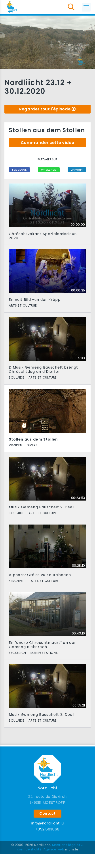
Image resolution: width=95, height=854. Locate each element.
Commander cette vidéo (47, 142)
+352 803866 (47, 829)
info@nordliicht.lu (47, 823)
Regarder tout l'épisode (44, 109)
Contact (47, 813)
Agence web (54, 849)
